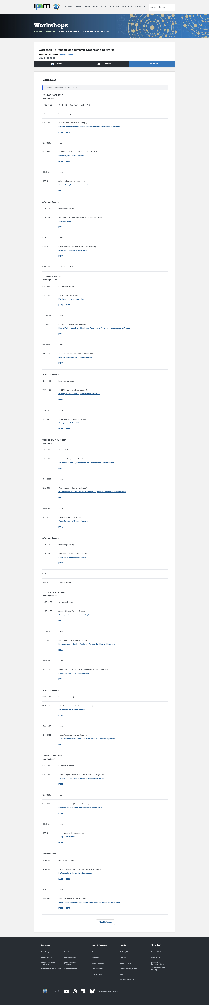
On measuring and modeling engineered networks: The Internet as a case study (89, 902)
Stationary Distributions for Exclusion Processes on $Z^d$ (81, 778)
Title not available (65, 221)
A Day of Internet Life (66, 837)
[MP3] (68, 132)
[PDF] (60, 132)
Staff (121, 974)
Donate (78, 7)
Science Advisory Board (128, 969)
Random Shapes (67, 54)
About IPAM (127, 7)
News (95, 7)
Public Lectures (46, 958)
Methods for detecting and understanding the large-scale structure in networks (89, 127)
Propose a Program (70, 969)
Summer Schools (70, 958)
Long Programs (46, 952)
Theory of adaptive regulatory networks (73, 185)
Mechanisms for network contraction (72, 557)
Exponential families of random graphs (73, 673)
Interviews (95, 958)
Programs (67, 7)
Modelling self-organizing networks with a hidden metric (80, 808)
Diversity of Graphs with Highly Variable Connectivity (79, 394)
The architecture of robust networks (72, 709)
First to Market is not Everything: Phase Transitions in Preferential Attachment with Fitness (94, 328)
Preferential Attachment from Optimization (75, 873)
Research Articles (98, 963)
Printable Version (105, 922)
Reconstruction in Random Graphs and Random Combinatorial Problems (86, 644)
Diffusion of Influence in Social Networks (74, 250)
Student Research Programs (70, 963)
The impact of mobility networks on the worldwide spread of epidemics (86, 463)
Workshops (50, 31)
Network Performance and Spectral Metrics (75, 357)
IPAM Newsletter (97, 969)
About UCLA (155, 958)
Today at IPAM (156, 952)
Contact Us (140, 7)
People (104, 7)
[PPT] (60, 305)
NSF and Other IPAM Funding (158, 969)
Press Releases (97, 974)
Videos (88, 7)
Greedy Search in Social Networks (71, 423)
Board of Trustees (126, 963)
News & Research (99, 945)
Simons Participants (127, 980)
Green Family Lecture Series (51, 969)
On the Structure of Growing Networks (73, 521)
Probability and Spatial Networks (71, 156)
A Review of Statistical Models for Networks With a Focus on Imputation (86, 739)
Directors (123, 958)
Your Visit (114, 7)
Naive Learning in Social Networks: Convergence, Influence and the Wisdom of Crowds (92, 492)
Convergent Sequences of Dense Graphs (74, 615)
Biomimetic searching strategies (71, 299)
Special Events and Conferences (48, 963)
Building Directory (126, 952)
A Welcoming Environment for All (157, 963)
